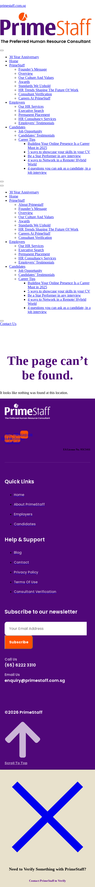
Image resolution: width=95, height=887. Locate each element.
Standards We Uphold (34, 86)
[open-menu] (2, 50)
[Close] (47, 863)
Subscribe (18, 642)
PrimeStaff (17, 65)
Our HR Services (31, 106)
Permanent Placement (34, 115)
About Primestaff (30, 205)
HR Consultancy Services (37, 119)
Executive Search (31, 111)
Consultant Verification (35, 94)
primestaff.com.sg (13, 6)
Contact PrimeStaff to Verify (47, 880)
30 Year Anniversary (24, 57)
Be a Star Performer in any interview (54, 156)
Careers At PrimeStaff (34, 98)
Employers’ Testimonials (36, 123)
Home (13, 61)
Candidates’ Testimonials (36, 135)
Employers (17, 102)
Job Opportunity (30, 131)
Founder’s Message (32, 69)
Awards (24, 82)
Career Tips (26, 139)
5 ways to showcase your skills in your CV (59, 152)
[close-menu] (2, 181)
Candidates (17, 127)
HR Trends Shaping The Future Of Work (48, 90)
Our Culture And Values (36, 78)
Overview (25, 73)
